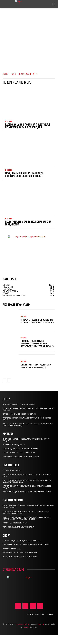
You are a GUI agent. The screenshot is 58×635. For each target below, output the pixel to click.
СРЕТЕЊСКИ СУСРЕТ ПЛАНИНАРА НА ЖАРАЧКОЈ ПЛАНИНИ (26, 545)
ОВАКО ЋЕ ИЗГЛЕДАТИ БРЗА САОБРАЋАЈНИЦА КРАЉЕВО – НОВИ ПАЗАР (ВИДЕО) (28, 506)
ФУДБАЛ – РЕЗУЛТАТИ (12, 549)
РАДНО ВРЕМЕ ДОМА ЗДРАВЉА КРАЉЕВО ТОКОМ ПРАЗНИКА (27, 492)
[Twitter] (33, 606)
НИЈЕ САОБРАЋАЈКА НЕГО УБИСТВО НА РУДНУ (21, 457)
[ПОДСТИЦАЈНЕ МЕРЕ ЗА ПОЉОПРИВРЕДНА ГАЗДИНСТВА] (29, 199)
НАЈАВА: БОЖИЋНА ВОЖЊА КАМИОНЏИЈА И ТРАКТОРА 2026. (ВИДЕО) (27, 487)
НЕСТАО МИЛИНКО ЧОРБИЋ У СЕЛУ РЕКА (19, 453)
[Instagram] (25, 606)
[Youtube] (40, 606)
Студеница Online (21, 624)
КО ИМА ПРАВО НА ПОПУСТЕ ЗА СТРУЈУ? (19, 404)
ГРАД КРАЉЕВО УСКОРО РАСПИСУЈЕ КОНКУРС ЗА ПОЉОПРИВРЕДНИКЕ (24, 174)
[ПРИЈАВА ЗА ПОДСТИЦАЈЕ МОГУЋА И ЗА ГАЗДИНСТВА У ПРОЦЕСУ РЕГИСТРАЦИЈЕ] (11, 320)
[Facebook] (18, 606)
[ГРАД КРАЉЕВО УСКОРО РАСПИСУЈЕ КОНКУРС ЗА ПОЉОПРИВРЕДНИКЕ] (29, 150)
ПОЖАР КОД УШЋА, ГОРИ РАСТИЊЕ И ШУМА (20, 449)
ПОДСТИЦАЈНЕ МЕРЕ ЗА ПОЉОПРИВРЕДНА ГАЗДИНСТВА (28, 223)
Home (5, 73)
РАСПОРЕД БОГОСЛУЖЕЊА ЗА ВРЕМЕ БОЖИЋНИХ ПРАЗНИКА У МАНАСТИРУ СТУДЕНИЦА (28, 425)
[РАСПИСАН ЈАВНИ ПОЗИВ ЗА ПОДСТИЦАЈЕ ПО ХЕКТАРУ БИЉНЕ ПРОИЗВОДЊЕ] (29, 102)
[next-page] (9, 380)
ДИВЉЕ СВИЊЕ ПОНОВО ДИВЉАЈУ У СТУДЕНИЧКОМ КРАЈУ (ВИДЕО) (36, 366)
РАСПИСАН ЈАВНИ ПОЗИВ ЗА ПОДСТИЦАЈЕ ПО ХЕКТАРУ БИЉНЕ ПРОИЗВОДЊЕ (27, 126)
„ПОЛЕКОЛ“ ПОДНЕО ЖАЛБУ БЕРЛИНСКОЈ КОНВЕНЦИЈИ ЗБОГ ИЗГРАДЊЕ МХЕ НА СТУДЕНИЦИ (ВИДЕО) (37, 343)
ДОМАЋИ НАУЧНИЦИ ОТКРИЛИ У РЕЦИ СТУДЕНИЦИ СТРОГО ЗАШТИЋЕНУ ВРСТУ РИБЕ (26, 512)
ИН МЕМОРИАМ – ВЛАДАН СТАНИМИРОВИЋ (20, 552)
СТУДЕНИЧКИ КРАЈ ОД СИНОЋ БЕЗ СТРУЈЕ (19, 414)
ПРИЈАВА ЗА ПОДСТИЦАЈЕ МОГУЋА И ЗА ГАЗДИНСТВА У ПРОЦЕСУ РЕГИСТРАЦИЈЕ (37, 321)
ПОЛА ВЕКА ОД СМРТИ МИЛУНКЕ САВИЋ (18, 527)
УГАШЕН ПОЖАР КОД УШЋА (14, 445)
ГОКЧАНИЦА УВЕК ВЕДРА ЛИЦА (15, 523)
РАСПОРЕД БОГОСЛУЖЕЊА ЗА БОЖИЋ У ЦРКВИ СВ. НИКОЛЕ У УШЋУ (27, 419)
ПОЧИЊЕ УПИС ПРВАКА (12, 470)
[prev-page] (4, 380)
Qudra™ (26, 627)
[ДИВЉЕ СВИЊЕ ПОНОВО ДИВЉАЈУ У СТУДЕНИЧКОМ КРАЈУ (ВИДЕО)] (11, 364)
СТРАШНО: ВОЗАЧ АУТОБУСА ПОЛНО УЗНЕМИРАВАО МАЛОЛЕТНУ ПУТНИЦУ (28, 409)
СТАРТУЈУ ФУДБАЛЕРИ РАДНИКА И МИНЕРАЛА (21, 541)
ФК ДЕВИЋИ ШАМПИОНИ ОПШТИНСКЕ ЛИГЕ (20, 556)
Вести (8, 121)
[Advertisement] (29, 38)
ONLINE (41, 624)
